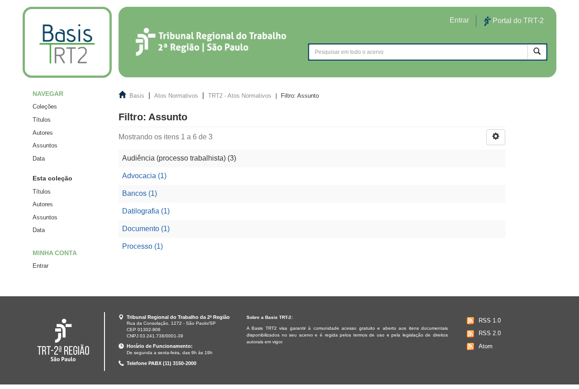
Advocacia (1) (144, 176)
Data (39, 158)
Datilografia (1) (146, 211)
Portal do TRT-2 (517, 20)
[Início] (67, 42)
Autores (43, 132)
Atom (486, 346)
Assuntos (45, 145)
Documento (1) (146, 228)
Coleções (45, 106)
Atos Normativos (176, 95)
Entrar (40, 265)
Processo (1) (142, 246)
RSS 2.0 (490, 333)
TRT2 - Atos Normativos (239, 95)
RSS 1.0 (490, 320)
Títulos (42, 119)
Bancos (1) (139, 193)
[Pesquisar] (536, 51)
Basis (136, 95)
